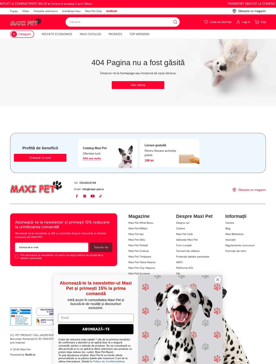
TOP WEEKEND (139, 34)
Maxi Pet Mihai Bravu (140, 222)
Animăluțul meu (71, 11)
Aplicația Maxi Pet (187, 239)
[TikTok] (101, 196)
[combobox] (123, 22)
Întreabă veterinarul (45, 11)
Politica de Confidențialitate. (109, 352)
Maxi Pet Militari (137, 228)
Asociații (230, 239)
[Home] (36, 186)
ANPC (179, 262)
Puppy (14, 11)
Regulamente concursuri (240, 245)
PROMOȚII (115, 34)
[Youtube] (93, 196)
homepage (127, 73)
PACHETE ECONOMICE (57, 34)
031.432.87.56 (87, 182)
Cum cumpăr (184, 245)
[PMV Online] (21, 316)
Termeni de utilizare (188, 251)
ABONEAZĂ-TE (95, 320)
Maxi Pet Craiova (138, 251)
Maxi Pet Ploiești (138, 245)
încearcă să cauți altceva (158, 73)
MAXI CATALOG (90, 34)
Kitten (25, 11)
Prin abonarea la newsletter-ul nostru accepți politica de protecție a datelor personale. (61, 257)
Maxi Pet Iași (135, 234)
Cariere (180, 228)
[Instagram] (85, 196)
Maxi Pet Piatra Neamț (141, 262)
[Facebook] (77, 196)
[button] (218, 22)
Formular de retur (235, 251)
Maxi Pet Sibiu (136, 239)
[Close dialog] (217, 271)
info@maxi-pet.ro (93, 189)
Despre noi (182, 222)
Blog (227, 228)
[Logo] (25, 22)
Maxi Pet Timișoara (139, 256)
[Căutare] (175, 22)
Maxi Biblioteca (234, 234)
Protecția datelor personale (192, 256)
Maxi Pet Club (93, 11)
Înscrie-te (101, 247)
